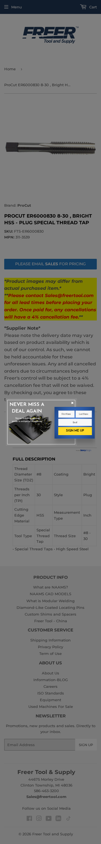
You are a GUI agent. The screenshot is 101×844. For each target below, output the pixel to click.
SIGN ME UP (75, 430)
